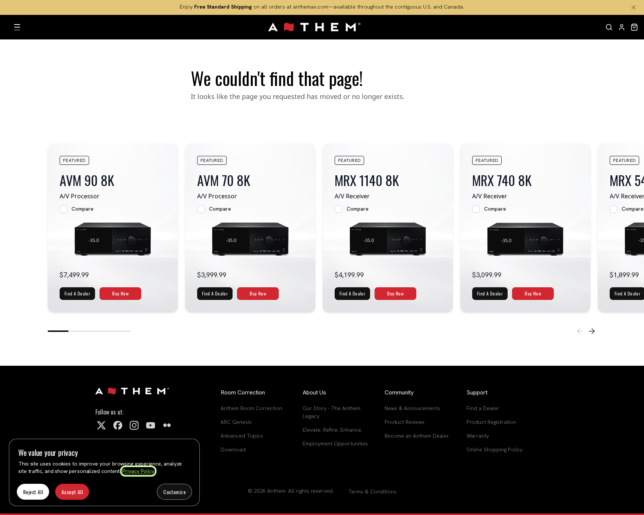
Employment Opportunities (335, 443)
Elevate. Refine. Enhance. (332, 429)
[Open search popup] (609, 27)
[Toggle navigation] (17, 27)
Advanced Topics (242, 435)
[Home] (315, 27)
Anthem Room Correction (251, 408)
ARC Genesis (236, 422)
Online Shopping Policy (495, 449)
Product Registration (491, 422)
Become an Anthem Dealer (417, 435)
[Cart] (634, 27)
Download (233, 449)
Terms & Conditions (372, 491)
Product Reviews (404, 422)
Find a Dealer (483, 408)
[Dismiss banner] (634, 7)
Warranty (478, 435)
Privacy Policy (138, 471)
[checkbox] (63, 209)
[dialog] (104, 472)
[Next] (591, 331)
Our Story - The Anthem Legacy (331, 412)
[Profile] (622, 27)
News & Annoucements (412, 408)
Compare (83, 208)
